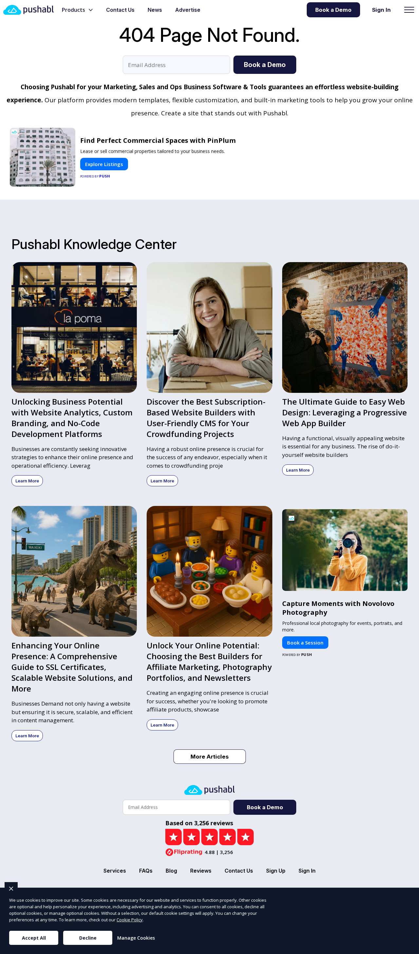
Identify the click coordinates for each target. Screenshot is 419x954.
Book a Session (305, 642)
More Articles (210, 756)
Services (114, 870)
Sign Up (275, 870)
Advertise (187, 10)
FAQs (146, 870)
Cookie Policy (130, 920)
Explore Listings (104, 164)
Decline (88, 938)
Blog (171, 870)
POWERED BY (95, 176)
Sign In (381, 10)
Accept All (34, 938)
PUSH (408, 948)
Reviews (200, 870)
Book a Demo (333, 10)
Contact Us (120, 10)
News (155, 10)
